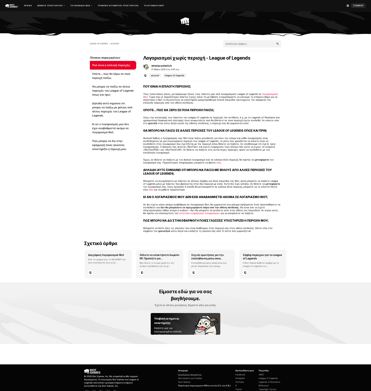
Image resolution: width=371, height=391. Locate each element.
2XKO (261, 374)
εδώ (219, 162)
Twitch (238, 389)
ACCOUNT (115, 44)
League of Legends (268, 378)
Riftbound (263, 385)
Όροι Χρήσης (184, 382)
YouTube (239, 382)
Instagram (240, 378)
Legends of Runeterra (269, 382)
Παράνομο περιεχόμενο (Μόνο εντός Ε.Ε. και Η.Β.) (204, 385)
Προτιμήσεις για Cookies (190, 378)
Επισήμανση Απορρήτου (190, 374)
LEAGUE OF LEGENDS (99, 44)
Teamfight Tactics (267, 389)
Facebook (240, 374)
